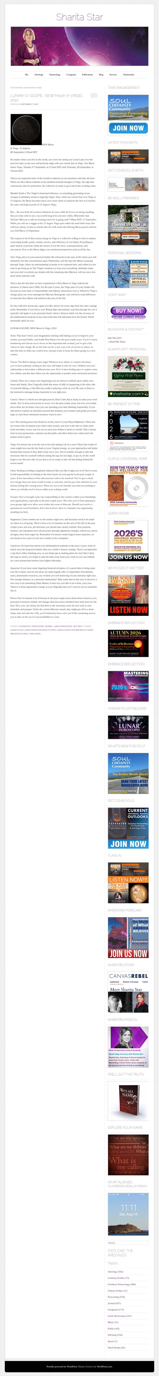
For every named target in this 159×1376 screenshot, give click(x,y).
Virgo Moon (35, 634)
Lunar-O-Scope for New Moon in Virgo (75, 630)
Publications (87, 75)
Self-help (78, 626)
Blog (101, 75)
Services (113, 75)
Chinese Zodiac (115, 1290)
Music (111, 1322)
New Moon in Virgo (19, 634)
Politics (111, 1328)
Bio (26, 75)
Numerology (54, 75)
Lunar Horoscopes (63, 626)
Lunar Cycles (16, 630)
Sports (111, 1341)
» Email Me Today (117, 341)
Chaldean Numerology (119, 1284)
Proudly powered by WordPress (62, 1366)
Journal (49, 626)
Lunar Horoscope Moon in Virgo (40, 630)
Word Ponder (114, 1347)
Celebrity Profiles (116, 1278)
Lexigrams (71, 75)
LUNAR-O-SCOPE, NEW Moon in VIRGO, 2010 (46, 97)
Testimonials (128, 75)
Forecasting (38, 626)
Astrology (38, 75)
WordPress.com (104, 1366)
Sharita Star (79, 17)
